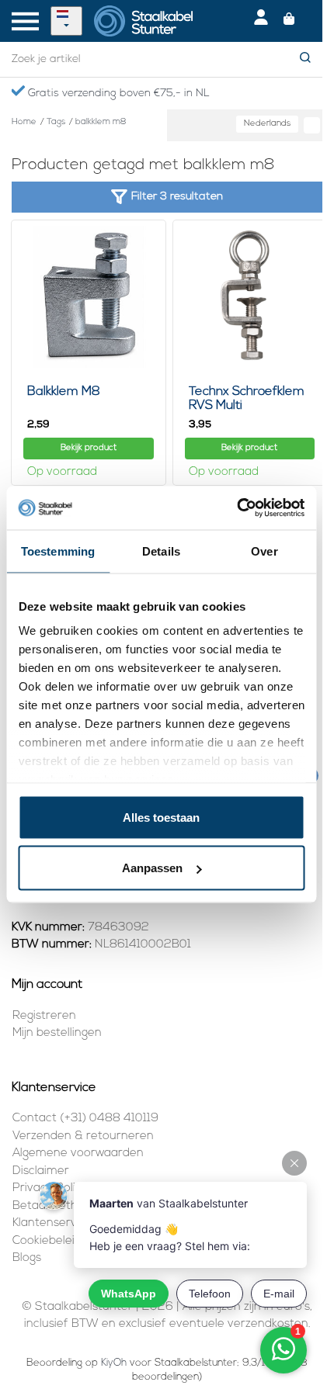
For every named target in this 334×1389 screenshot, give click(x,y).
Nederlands (267, 124)
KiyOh (114, 1363)
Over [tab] (264, 550)
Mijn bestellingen (57, 1033)
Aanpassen (152, 868)
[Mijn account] (261, 21)
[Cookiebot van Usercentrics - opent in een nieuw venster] (236, 508)
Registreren (44, 1016)
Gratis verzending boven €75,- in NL (117, 93)
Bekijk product (89, 448)
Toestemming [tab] (58, 550)
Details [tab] (161, 550)
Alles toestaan (161, 816)
